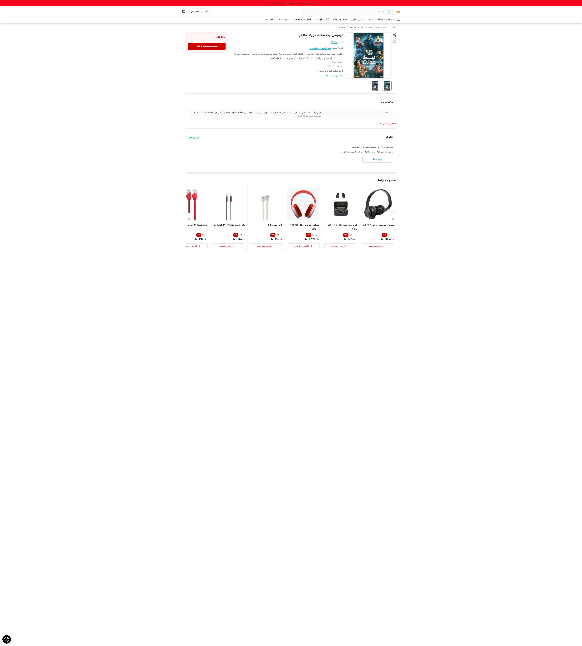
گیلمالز (393, 27)
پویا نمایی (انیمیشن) (347, 27)
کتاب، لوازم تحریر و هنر (378, 27)
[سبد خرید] (184, 12)
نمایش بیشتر (389, 123)
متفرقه (334, 41)
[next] (189, 219)
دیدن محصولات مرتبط (207, 46)
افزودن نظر (194, 137)
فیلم (363, 27)
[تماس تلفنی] (6, 639)
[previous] (393, 219)
